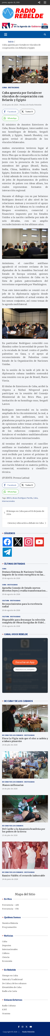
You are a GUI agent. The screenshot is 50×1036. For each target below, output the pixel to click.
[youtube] (39, 542)
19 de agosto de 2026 (11, 626)
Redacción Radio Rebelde (31, 104)
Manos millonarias (12, 785)
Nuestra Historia (10, 923)
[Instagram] (28, 542)
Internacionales (8, 501)
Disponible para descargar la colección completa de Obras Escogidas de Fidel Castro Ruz (23, 623)
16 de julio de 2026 (9, 788)
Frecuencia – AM (10, 905)
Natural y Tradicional (12, 979)
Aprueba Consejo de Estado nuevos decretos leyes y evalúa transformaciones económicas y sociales (25, 591)
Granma (6, 1013)
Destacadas (13, 87)
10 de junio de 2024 (10, 104)
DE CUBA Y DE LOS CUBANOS (18, 701)
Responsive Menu (39, 2)
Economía (7, 961)
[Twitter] (17, 542)
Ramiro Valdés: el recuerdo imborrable (23, 875)
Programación (9, 927)
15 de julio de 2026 (9, 835)
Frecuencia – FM (10, 909)
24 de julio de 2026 (9, 745)
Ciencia (5, 957)
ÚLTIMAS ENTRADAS (14, 563)
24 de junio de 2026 (10, 879)
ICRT (4, 1009)
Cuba (4, 87)
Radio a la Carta (9, 991)
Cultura (5, 600)
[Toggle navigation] (5, 34)
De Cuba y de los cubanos (12, 735)
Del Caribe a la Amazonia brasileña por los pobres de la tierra (23, 830)
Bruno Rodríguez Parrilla (22, 498)
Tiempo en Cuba (10, 975)
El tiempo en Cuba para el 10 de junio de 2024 (25, 512)
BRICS (9, 498)
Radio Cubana (9, 1005)
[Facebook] (7, 542)
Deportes (6, 945)
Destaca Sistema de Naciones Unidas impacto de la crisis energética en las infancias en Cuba (22, 575)
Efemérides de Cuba (11, 987)
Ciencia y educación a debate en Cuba (26, 523)
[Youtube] (31, 1027)
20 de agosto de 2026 (11, 578)
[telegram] (7, 552)
